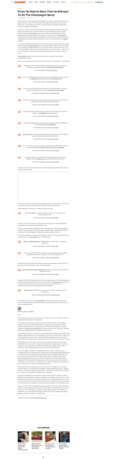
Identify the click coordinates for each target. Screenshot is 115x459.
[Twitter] (80, 2)
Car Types (56, 2)
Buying (63, 2)
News (36, 2)
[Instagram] (86, 2)
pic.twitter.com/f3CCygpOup (56, 90)
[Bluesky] (75, 2)
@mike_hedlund (27, 134)
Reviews (42, 2)
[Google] (89, 2)
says (32, 389)
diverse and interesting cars (33, 328)
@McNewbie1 (34, 269)
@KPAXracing (52, 67)
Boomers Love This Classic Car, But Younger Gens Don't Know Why (50, 446)
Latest (31, 2)
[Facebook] (72, 2)
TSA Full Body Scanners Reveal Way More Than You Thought (64, 446)
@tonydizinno (37, 241)
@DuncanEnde (26, 269)
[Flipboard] (78, 2)
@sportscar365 (28, 241)
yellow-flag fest (33, 33)
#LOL (42, 147)
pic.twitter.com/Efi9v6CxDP (48, 124)
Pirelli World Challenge (31, 45)
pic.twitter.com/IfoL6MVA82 (56, 147)
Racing (19, 8)
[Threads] (83, 2)
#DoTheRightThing (56, 78)
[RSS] (92, 2)
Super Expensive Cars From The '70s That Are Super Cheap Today (37, 446)
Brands (49, 2)
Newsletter (99, 2)
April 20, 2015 (53, 70)
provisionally (62, 35)
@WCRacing (60, 67)
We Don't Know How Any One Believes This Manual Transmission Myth (23, 446)
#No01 (46, 147)
